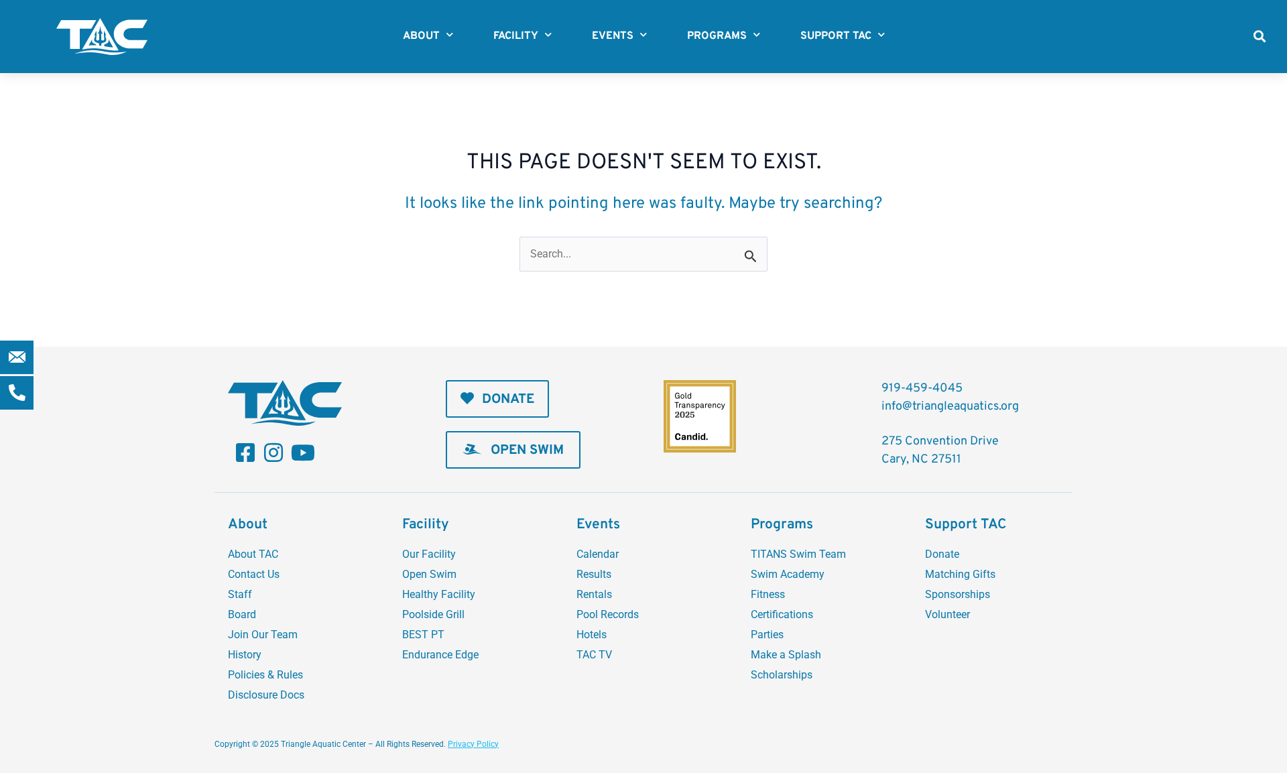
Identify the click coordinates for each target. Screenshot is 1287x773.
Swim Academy (787, 574)
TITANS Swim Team (798, 554)
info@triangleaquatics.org (950, 406)
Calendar (597, 554)
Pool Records (607, 614)
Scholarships (781, 674)
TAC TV (594, 654)
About (421, 36)
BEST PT (423, 634)
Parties (767, 634)
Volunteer (947, 614)
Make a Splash (786, 654)
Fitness (768, 594)
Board (242, 614)
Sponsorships (957, 594)
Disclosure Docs (266, 695)
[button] (1259, 36)
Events (612, 36)
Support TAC (835, 36)
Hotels (591, 634)
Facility (515, 36)
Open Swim (429, 574)
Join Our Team (263, 634)
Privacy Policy (473, 744)
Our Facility (429, 554)
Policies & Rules (265, 674)
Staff (240, 594)
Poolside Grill (433, 614)
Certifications (782, 614)
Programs (717, 36)
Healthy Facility (438, 594)
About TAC (253, 554)
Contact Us (254, 574)
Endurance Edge (440, 654)
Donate (942, 554)
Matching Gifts (960, 574)
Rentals (594, 594)
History (244, 654)
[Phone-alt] (17, 393)
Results (593, 574)
